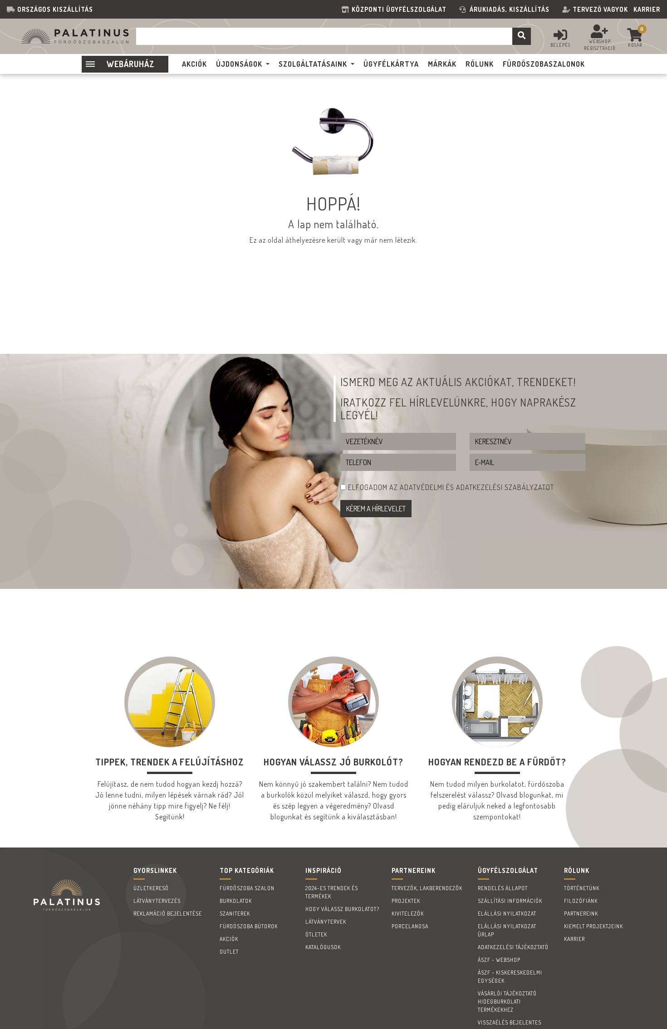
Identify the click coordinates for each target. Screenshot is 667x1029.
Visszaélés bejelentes (509, 1022)
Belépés (560, 45)
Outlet (229, 951)
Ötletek (316, 934)
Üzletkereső (151, 888)
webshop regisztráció (600, 45)
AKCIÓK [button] (194, 64)
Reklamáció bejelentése (167, 913)
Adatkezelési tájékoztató (513, 947)
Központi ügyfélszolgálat (401, 9)
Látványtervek (325, 921)
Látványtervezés (157, 900)
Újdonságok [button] (239, 64)
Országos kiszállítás (55, 9)
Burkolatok (236, 900)
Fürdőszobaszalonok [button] (544, 64)
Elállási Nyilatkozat (507, 913)
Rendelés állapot (503, 888)
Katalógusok (323, 947)
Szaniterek (235, 913)
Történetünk (581, 888)
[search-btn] (521, 36)
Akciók (229, 939)
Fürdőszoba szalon (247, 888)
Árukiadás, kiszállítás (509, 9)
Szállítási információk (510, 900)
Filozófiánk (581, 900)
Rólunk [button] (480, 64)
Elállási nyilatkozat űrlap (507, 930)
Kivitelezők (408, 913)
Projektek (406, 900)
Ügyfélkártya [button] (391, 64)
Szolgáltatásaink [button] (313, 64)
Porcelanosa (410, 926)
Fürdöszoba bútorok (249, 926)
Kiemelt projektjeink (593, 926)
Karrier (646, 9)
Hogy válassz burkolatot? (342, 909)
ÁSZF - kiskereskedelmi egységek (510, 976)
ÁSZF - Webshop (499, 959)
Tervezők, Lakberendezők (427, 888)
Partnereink (581, 913)
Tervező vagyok (600, 9)
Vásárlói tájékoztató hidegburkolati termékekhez (507, 1001)
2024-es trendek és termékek (331, 892)
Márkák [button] (442, 64)
